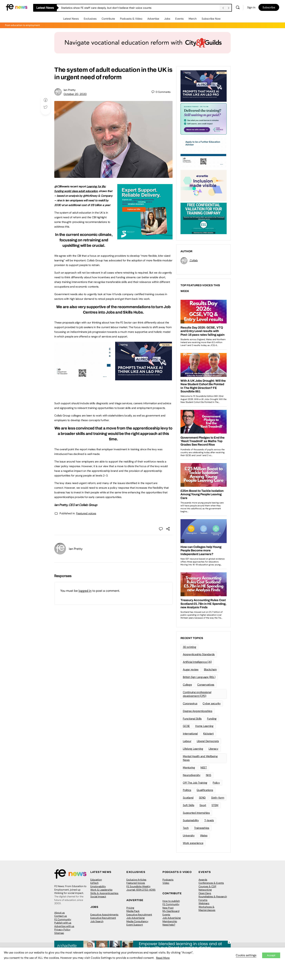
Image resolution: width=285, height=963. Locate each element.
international (190, 733)
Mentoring (189, 767)
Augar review (191, 669)
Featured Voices (135, 883)
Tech (186, 828)
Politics (187, 790)
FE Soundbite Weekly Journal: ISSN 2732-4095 (140, 888)
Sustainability (191, 820)
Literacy (213, 748)
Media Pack (133, 911)
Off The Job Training (195, 782)
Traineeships (201, 828)
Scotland (188, 797)
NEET (203, 767)
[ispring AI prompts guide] (143, 378)
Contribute (108, 18)
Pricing (130, 907)
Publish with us (62, 922)
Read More (163, 958)
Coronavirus (190, 703)
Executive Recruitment (103, 918)
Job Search (96, 921)
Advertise (153, 18)
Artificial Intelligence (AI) (197, 662)
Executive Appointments (104, 914)
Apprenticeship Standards (199, 654)
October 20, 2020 (75, 94)
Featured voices (86, 513)
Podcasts (168, 879)
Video (165, 883)
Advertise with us (64, 926)
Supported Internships (196, 812)
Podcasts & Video (131, 18)
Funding (212, 718)
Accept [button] (271, 955)
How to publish (171, 901)
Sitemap (59, 933)
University (189, 835)
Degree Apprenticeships (197, 711)
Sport (203, 805)
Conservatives (205, 684)
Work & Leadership (101, 889)
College (187, 684)
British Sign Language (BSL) (199, 677)
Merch (193, 18)
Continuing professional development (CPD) (197, 694)
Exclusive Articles (136, 879)
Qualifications (205, 790)
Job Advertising (135, 918)
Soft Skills (188, 805)
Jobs (167, 18)
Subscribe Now (211, 18)
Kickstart (208, 733)
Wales (203, 835)
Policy (216, 782)
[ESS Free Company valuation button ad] (203, 218)
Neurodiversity (191, 775)
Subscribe (269, 7)
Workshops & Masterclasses (207, 908)
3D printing (189, 647)
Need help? (168, 924)
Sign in (251, 7)
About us (59, 912)
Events (179, 18)
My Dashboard (170, 911)
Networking (205, 889)
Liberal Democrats (208, 741)
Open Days (205, 893)
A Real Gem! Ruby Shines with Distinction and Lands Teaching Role (102, 8)
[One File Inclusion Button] (203, 185)
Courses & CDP (207, 886)
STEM (215, 805)
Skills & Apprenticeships (104, 893)
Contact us (60, 916)
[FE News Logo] (16, 7)
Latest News (71, 18)
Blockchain (210, 669)
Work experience (193, 843)
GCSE (186, 726)
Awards (203, 879)
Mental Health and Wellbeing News (200, 758)
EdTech (94, 883)
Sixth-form (217, 797)
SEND (202, 797)
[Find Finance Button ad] (203, 118)
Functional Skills (192, 718)
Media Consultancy (137, 921)
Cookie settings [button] (246, 955)
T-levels (209, 820)
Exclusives (90, 18)
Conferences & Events (211, 883)
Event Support (134, 924)
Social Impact (98, 896)
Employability (98, 886)
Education (96, 879)
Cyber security (212, 703)
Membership (169, 921)
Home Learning (204, 726)
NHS (208, 775)
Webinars (204, 903)
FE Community (62, 919)
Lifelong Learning (193, 748)
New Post (168, 907)
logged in (85, 591)
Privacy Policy (62, 929)
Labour (187, 741)
